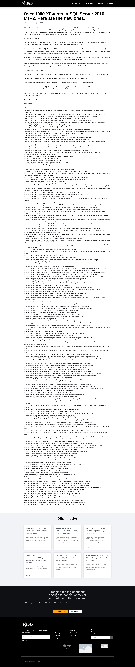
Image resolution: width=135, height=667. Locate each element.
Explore (28, 546)
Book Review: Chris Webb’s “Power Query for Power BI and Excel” (97, 557)
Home (57, 630)
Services (110, 3)
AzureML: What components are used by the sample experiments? (67, 557)
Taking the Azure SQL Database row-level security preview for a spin (67, 530)
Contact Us (73, 635)
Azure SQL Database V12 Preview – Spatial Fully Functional (96, 530)
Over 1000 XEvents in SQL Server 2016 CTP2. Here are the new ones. (37, 530)
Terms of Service (106, 661)
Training (100, 3)
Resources (58, 638)
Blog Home (89, 3)
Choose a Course (75, 633)
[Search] (111, 637)
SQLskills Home (77, 3)
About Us (72, 630)
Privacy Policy (96, 661)
